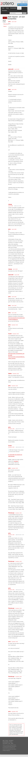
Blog (3, 740)
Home (3, 8)
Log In (22, 2)
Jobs (9, 743)
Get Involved (4, 10)
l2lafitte (10, 373)
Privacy (10, 741)
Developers (11, 740)
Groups (7, 8)
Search (5, 26)
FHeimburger (11, 512)
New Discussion (5, 17)
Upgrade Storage (23, 4)
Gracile (10, 333)
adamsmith (10, 69)
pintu (9, 21)
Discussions (6, 24)
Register (25, 2)
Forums (19, 8)
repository (16, 461)
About (12, 743)
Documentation (13, 8)
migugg (10, 204)
